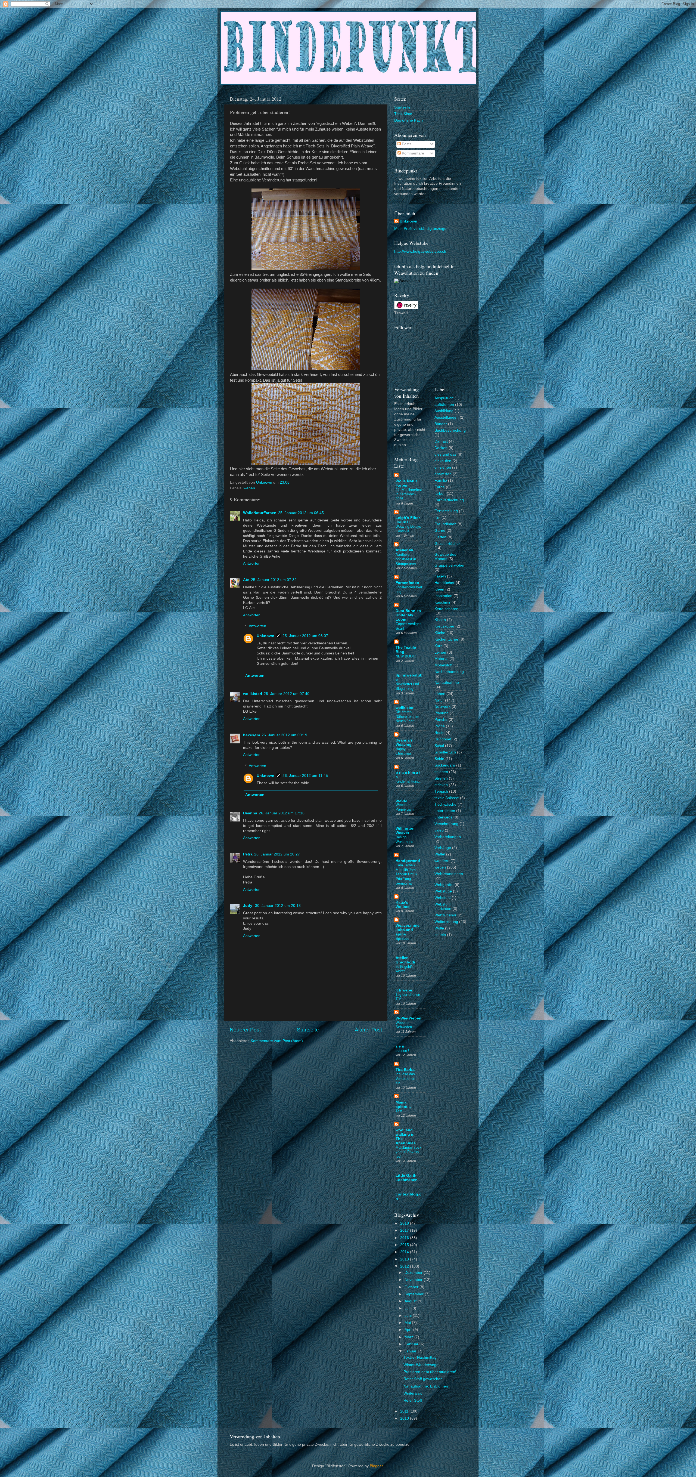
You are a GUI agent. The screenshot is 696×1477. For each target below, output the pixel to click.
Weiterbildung (446, 922)
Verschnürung (446, 824)
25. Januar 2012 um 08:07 (305, 636)
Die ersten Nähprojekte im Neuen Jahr (407, 716)
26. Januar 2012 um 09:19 (284, 735)
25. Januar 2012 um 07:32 (274, 580)
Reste (439, 733)
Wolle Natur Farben (406, 483)
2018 (405, 1223)
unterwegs (443, 817)
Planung (441, 713)
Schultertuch (445, 752)
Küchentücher (446, 639)
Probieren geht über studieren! (429, 1372)
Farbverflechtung (449, 500)
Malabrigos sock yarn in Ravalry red (408, 1151)
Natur (439, 700)
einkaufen (442, 461)
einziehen (442, 467)
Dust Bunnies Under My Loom (408, 615)
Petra (248, 854)
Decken (441, 448)
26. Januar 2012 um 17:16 (281, 813)
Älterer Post (368, 1030)
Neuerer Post (245, 1030)
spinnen (441, 772)
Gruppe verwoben (449, 565)
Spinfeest (403, 939)
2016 (405, 1238)
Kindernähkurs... (408, 781)
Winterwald (412, 1393)
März (409, 1337)
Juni (409, 1316)
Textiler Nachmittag (420, 1357)
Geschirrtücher (447, 544)
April (409, 1330)
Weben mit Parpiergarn (405, 807)
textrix (401, 800)
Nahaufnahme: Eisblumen (425, 1386)
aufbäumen (444, 405)
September (415, 1294)
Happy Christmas (404, 751)
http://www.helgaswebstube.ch (420, 251)
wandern (441, 861)
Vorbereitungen (447, 837)
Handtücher (444, 583)
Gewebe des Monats (445, 556)
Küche (439, 633)
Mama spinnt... (403, 1104)
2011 (404, 1411)
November (414, 1280)
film (437, 517)
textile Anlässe (446, 798)
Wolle (439, 928)
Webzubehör (445, 915)
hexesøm (251, 735)
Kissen (440, 620)
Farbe (439, 487)
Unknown (265, 636)
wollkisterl (252, 694)
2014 (405, 1252)
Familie (440, 480)
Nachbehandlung (449, 672)
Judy (248, 906)
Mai (408, 1323)
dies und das (445, 454)
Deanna (250, 813)
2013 (405, 1259)
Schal (439, 746)
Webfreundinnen (448, 874)
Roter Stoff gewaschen (423, 1379)
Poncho (441, 720)
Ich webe (404, 990)
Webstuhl (442, 898)
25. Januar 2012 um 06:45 (301, 513)
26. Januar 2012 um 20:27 (277, 854)
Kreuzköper (444, 626)
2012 (405, 1266)
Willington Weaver (405, 830)
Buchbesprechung (450, 430)
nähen (439, 694)
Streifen (441, 778)
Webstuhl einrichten (442, 906)
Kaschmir (442, 602)
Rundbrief (442, 739)
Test (399, 1111)
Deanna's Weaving (404, 742)
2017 (405, 1230)
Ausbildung (443, 411)
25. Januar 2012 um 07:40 (286, 694)
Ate (246, 580)
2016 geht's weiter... (405, 969)
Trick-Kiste (403, 114)
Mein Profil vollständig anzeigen (421, 229)
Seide (439, 759)
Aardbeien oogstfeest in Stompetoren (406, 559)
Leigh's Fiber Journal (408, 520)
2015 (405, 1245)
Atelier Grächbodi (405, 960)
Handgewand (408, 861)
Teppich (441, 791)
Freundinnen (445, 524)
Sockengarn (444, 765)
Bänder (440, 424)
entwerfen (443, 474)
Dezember (414, 1273)
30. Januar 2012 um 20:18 (278, 906)
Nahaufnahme (446, 683)
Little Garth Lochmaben (407, 1177)
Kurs (438, 646)
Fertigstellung (446, 511)
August (411, 1301)
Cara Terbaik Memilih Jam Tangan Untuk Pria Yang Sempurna (406, 874)
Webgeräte (443, 885)
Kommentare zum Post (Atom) (277, 1041)
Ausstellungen (446, 417)
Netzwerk (442, 706)
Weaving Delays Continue (408, 528)
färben (440, 494)
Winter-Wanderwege (421, 1365)
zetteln (440, 935)
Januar (411, 1351)
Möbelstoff (443, 665)
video (439, 830)
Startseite (308, 1030)
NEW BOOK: (406, 656)
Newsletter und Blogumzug (407, 686)
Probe (439, 726)
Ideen (439, 589)
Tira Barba (405, 1070)
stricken (441, 785)
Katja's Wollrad (403, 904)
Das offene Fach (408, 120)
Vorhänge (442, 848)
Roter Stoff (412, 1400)
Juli (408, 1308)
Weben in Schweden (404, 1025)
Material (441, 659)
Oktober (412, 1287)
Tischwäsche (445, 804)
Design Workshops (404, 839)
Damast (441, 441)
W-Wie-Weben (408, 1018)
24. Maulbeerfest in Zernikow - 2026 (409, 494)
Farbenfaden (407, 583)
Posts (406, 144)
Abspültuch (443, 398)
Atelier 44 (404, 550)
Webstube (443, 891)
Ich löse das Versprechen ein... (405, 1078)
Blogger (376, 1466)
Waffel (439, 854)
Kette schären (446, 609)
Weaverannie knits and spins (408, 929)
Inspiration (443, 596)
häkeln (440, 576)
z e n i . (402, 1046)
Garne (439, 531)
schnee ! (402, 1051)
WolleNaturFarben (259, 513)
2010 (405, 1418)
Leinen (440, 652)
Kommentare (412, 153)
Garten (440, 537)
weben (249, 488)
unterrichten (444, 811)
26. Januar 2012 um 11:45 (305, 776)
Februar (412, 1344)
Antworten (251, 563)
